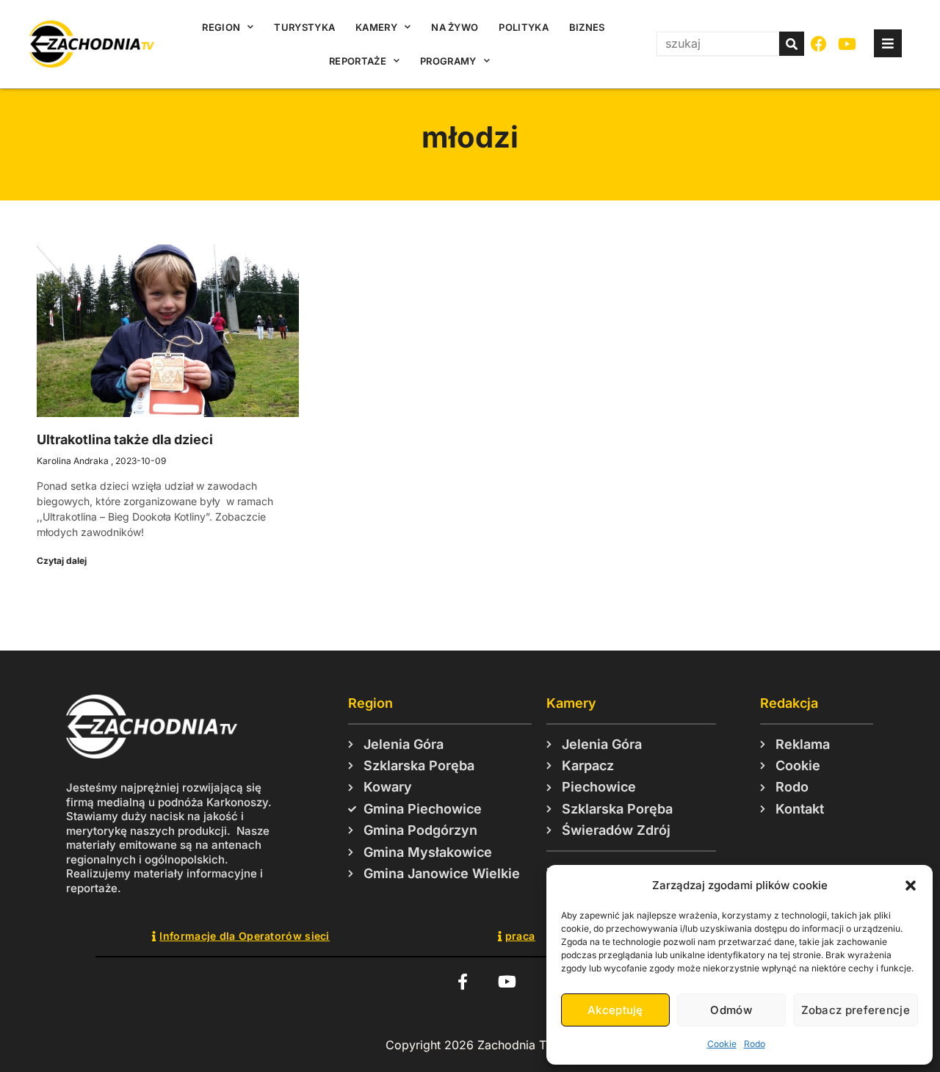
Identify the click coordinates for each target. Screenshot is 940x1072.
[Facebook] (819, 44)
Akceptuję (615, 1010)
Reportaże (357, 61)
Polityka (523, 27)
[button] (910, 885)
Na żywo (454, 27)
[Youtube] (847, 44)
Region (221, 27)
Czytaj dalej (62, 560)
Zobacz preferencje (855, 1010)
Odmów (731, 1010)
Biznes (587, 27)
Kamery (376, 27)
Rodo (754, 1043)
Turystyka (304, 27)
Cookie (722, 1043)
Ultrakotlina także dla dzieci (125, 439)
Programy (448, 61)
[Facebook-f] (462, 981)
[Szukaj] (791, 44)
